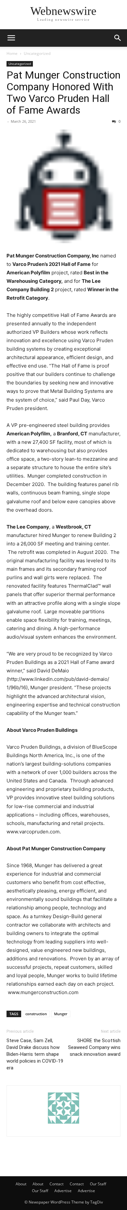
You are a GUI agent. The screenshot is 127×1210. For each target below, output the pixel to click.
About (21, 1184)
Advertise (63, 1190)
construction (36, 1013)
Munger (60, 1013)
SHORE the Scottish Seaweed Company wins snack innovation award (94, 1047)
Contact (56, 1184)
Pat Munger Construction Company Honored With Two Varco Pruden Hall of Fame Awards (63, 92)
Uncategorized (37, 53)
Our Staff (98, 1184)
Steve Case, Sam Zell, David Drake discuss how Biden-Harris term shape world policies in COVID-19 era (35, 1054)
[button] (11, 38)
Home (12, 53)
